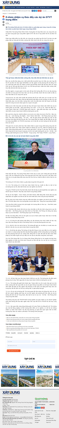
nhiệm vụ (37, 332)
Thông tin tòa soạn (8, 397)
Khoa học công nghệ (20, 7)
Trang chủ (5, 13)
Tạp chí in (48, 422)
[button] (51, 7)
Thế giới (37, 422)
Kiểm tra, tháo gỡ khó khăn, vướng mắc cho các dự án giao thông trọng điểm (23, 317)
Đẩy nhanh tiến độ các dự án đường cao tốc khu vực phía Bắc (20, 326)
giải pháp (32, 332)
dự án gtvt (20, 332)
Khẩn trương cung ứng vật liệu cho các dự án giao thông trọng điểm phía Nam (23, 319)
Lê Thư (7, 23)
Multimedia (37, 420)
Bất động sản (42, 7)
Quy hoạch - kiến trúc (30, 7)
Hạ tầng (37, 7)
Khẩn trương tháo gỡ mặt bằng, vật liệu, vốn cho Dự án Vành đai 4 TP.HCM (23, 328)
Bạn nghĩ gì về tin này (13, 350)
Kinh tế (36, 418)
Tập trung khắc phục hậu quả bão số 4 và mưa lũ (17, 329)
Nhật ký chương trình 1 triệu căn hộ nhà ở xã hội (12, 10)
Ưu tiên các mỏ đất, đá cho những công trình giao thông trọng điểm (21, 321)
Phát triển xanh (49, 418)
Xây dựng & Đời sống (51, 420)
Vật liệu (48, 7)
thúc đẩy (26, 332)
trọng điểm (13, 332)
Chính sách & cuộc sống (10, 7)
